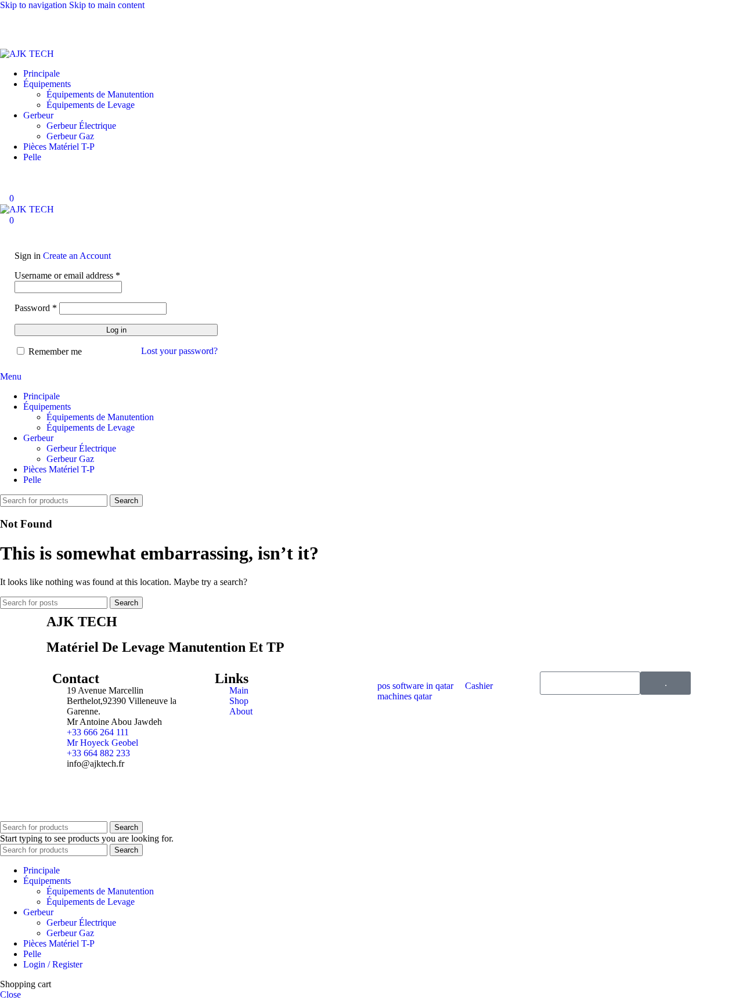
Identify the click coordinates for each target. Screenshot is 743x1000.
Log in (116, 330)
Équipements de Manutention (100, 94)
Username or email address (67, 275)
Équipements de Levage (90, 105)
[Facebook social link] (16, 26)
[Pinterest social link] (58, 26)
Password (36, 308)
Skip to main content (107, 5)
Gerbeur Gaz (70, 136)
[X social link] (37, 26)
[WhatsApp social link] (99, 26)
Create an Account (77, 256)
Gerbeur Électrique (81, 126)
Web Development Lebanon (131, 801)
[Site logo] (27, 54)
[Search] (3, 177)
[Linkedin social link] (78, 26)
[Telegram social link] (141, 26)
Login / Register (52, 964)
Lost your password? (179, 351)
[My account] (3, 187)
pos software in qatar (415, 686)
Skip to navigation (34, 5)
